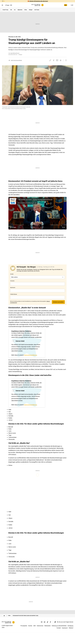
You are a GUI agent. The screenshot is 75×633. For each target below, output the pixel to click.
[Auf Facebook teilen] (53, 60)
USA (11, 9)
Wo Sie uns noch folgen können (65, 622)
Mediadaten (47, 625)
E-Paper (7, 5)
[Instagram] (42, 622)
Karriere (30, 625)
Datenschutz (40, 625)
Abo (66, 5)
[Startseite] (4, 616)
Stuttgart (30, 9)
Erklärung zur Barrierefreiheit (59, 625)
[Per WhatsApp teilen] (60, 60)
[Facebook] (50, 622)
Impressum (65, 628)
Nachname (12, 287)
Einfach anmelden (58, 302)
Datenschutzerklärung (30, 355)
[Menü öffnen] (2, 5)
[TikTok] (47, 622)
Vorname (12, 280)
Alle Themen (36, 9)
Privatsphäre (24, 625)
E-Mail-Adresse (13, 294)
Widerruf (71, 628)
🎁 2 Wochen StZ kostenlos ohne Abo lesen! (38, 1)
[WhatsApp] (44, 622)
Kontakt (59, 628)
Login (72, 5)
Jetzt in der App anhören (16, 60)
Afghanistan (20, 9)
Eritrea (25, 9)
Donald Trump (5, 9)
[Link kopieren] (50, 60)
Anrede (11, 274)
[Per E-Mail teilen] (57, 60)
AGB (34, 625)
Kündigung (70, 625)
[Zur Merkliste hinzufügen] (66, 60)
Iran (15, 9)
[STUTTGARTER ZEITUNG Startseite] (37, 5)
